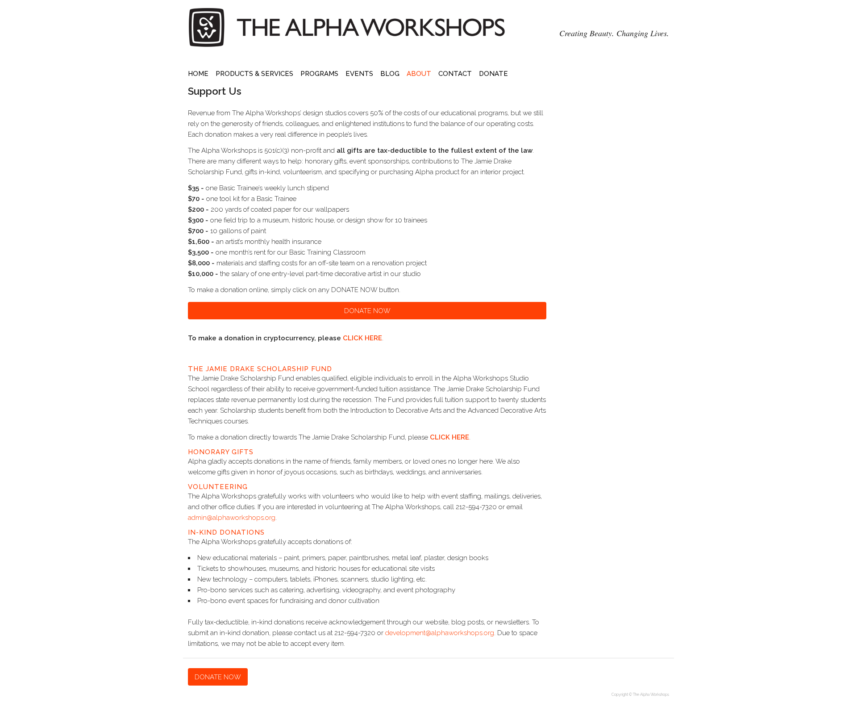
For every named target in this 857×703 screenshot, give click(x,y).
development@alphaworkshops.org (439, 633)
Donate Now (367, 311)
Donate (493, 74)
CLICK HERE (362, 338)
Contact (455, 74)
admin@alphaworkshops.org (231, 518)
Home (198, 74)
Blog (389, 74)
